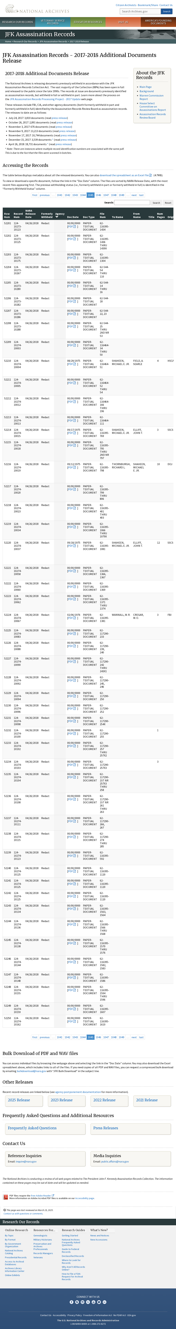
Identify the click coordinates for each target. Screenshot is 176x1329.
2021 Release (147, 1100)
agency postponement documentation (78, 1092)
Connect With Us (88, 1296)
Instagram (82, 1302)
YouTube (93, 1302)
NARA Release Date (30, 214)
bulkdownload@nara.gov (31, 1071)
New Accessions (98, 1239)
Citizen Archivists (126, 5)
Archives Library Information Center (14, 1270)
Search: (109, 202)
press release (59, 118)
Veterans (38, 1257)
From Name (137, 215)
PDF (70, 226)
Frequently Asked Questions (32, 1128)
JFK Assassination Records (53, 41)
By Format (10, 1239)
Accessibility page (84, 1198)
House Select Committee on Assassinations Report (153, 106)
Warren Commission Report (151, 97)
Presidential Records (16, 1257)
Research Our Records (17, 22)
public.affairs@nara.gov (115, 1161)
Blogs (99, 1302)
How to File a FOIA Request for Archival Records (72, 1276)
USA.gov (131, 1315)
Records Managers (43, 1253)
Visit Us (123, 22)
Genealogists (40, 1235)
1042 (67, 195)
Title (151, 217)
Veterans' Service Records (53, 22)
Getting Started (70, 1235)
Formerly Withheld (47, 215)
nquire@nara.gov (26, 1161)
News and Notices (99, 1235)
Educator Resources (88, 22)
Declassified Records (73, 1256)
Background (147, 91)
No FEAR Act (119, 1315)
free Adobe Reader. (41, 1195)
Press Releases (105, 1128)
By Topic (9, 1235)
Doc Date (73, 217)
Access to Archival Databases (14, 1263)
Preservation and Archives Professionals (42, 1246)
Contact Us (166, 5)
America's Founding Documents (158, 22)
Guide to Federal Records (70, 1250)
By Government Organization (13, 1245)
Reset (168, 202)
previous (45, 195)
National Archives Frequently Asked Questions (71, 1242)
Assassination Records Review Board (153, 115)
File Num (103, 215)
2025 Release (19, 1100)
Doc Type (89, 217)
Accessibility (59, 1315)
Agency (59, 213)
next (134, 195)
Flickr (104, 1302)
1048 (114, 195)
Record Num (18, 215)
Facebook (71, 1302)
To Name (117, 217)
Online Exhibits (12, 1275)
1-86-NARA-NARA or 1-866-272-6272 (88, 1323)
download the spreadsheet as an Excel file (124, 175)
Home (8, 41)
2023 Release (62, 1100)
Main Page (146, 87)
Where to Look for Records (71, 1261)
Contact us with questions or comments (23, 1213)
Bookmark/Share (148, 5)
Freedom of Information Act (97, 1315)
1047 (106, 195)
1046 (98, 195)
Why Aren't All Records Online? (73, 1268)
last (141, 195)
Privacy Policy (75, 1315)
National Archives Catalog (14, 1252)
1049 (121, 195)
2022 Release (104, 1100)
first (34, 195)
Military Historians (43, 1239)
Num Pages (161, 215)
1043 (75, 195)
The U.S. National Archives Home (37, 8)
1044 (83, 195)
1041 (59, 195)
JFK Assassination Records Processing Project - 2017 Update (45, 99)
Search (166, 11)
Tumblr (88, 1302)
